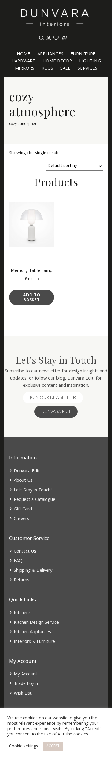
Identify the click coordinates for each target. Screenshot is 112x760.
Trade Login (26, 684)
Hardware (23, 61)
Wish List (23, 694)
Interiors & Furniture (34, 642)
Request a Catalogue (34, 500)
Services (87, 69)
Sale (65, 69)
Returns (21, 580)
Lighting (90, 61)
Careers (21, 519)
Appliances (50, 54)
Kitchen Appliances (32, 632)
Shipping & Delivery (33, 571)
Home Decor (57, 61)
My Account (25, 674)
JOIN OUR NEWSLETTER (53, 398)
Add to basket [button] (31, 298)
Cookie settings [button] (23, 746)
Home (23, 54)
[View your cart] (63, 38)
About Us (23, 481)
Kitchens (22, 613)
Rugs (47, 69)
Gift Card (23, 509)
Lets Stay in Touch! (33, 490)
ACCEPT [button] (52, 746)
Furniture (83, 54)
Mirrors (24, 69)
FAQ (18, 561)
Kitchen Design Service (36, 623)
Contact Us (25, 552)
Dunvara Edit (56, 412)
